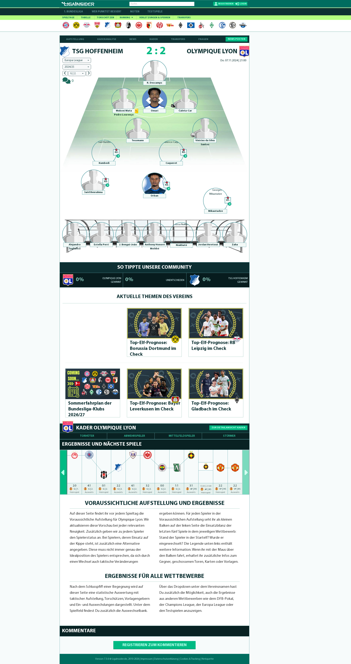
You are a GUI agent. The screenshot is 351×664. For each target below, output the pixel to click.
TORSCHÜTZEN (105, 17)
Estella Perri (101, 244)
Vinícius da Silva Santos (205, 142)
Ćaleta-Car (185, 110)
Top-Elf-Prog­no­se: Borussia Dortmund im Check (153, 349)
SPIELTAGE (68, 17)
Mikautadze (215, 211)
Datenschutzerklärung (166, 659)
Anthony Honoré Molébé (155, 246)
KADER (154, 39)
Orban (154, 195)
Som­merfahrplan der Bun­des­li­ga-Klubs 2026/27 (90, 409)
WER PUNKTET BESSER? (106, 11)
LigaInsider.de (119, 659)
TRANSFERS (184, 17)
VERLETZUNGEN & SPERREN (154, 17)
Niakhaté (181, 245)
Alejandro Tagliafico (75, 246)
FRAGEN (203, 39)
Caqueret (171, 163)
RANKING (125, 17)
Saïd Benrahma (93, 192)
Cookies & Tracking (190, 659)
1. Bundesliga (73, 11)
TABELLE (85, 17)
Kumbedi (104, 163)
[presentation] (63, 472)
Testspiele (154, 11)
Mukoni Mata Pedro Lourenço (124, 112)
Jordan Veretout (208, 244)
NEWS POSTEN (236, 39)
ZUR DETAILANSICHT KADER (228, 427)
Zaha (235, 244)
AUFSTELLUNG (75, 39)
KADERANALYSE (106, 39)
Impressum (146, 659)
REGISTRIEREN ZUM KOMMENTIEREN (154, 645)
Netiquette (208, 659)
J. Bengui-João (128, 244)
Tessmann (138, 140)
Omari (154, 110)
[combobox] (77, 60)
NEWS (132, 39)
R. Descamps (154, 83)
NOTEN (134, 11)
